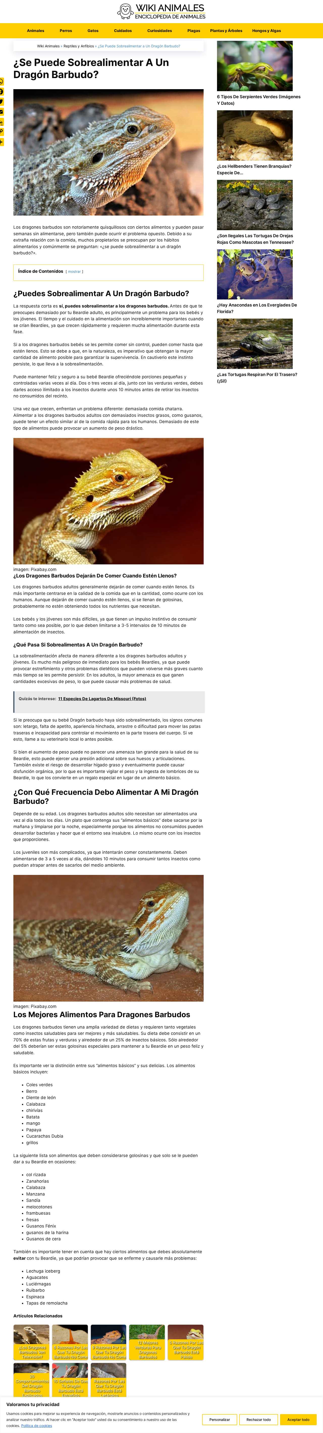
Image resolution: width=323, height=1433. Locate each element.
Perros (66, 30)
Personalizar (219, 1419)
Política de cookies (36, 1425)
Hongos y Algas (266, 30)
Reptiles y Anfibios (79, 46)
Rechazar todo (259, 1419)
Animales (35, 30)
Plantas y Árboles (226, 30)
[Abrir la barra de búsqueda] (293, 30)
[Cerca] (318, 1401)
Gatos (93, 30)
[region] (161, 1415)
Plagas (193, 30)
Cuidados (123, 30)
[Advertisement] (260, 603)
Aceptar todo (298, 1419)
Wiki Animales (48, 46)
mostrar (74, 271)
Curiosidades (159, 30)
